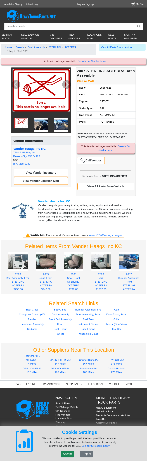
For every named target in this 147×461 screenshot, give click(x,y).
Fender (32, 319)
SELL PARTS (112, 36)
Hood (60, 324)
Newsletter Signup (13, 4)
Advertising (32, 4)
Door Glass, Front (116, 314)
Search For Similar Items (92, 61)
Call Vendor (93, 160)
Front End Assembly (60, 319)
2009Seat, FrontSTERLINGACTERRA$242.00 (45, 281)
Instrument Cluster (88, 324)
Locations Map (63, 418)
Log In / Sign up (85, 4)
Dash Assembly (36, 47)
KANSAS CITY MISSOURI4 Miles (32, 360)
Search (20, 47)
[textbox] (15, 26)
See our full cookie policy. (96, 445)
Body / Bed (60, 309)
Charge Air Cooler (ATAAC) (34, 314)
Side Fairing (88, 328)
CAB (17, 384)
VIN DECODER (56, 36)
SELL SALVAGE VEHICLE (30, 36)
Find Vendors (62, 414)
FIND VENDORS (74, 36)
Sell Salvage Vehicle (66, 407)
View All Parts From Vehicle (116, 47)
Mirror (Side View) (116, 324)
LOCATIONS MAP (94, 36)
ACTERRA (70, 47)
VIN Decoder (62, 410)
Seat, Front (60, 328)
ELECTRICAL (95, 384)
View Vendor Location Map (41, 180)
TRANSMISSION (50, 384)
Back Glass (32, 309)
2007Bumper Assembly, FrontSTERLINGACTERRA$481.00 (128, 283)
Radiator (32, 328)
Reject (86, 453)
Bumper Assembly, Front (89, 309)
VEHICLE (114, 384)
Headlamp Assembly (32, 324)
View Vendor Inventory (41, 172)
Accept (67, 453)
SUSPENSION (74, 384)
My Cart (140, 4)
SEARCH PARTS (6, 36)
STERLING (54, 47)
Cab (116, 309)
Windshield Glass (88, 333)
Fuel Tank (88, 319)
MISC (128, 384)
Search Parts (62, 403)
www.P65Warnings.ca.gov (105, 235)
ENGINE (31, 384)
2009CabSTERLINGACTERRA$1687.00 (101, 281)
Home (8, 47)
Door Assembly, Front (88, 314)
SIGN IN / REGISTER (130, 36)
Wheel (60, 333)
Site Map (60, 422)
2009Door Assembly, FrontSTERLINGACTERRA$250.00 (18, 281)
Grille (116, 319)
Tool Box (116, 328)
